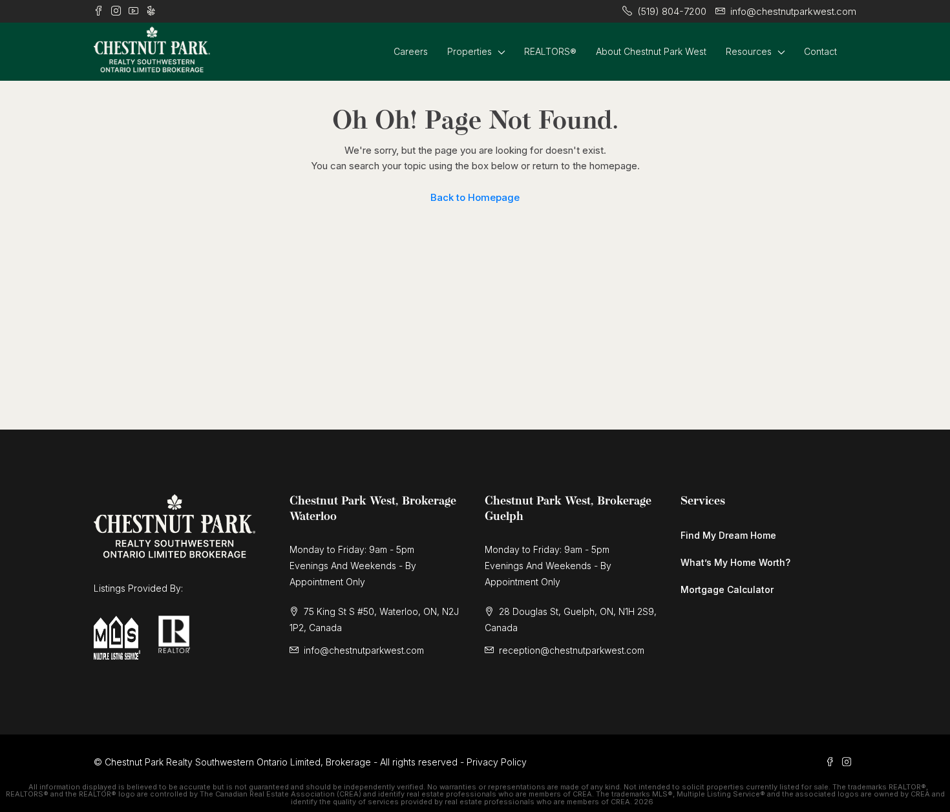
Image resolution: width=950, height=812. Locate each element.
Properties (469, 51)
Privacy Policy (497, 761)
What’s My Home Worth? (735, 562)
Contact (820, 51)
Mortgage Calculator (727, 589)
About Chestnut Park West (651, 51)
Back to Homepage (475, 197)
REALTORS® (550, 51)
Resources (749, 51)
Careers (411, 51)
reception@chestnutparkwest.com (571, 650)
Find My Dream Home (728, 535)
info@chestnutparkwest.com (364, 650)
